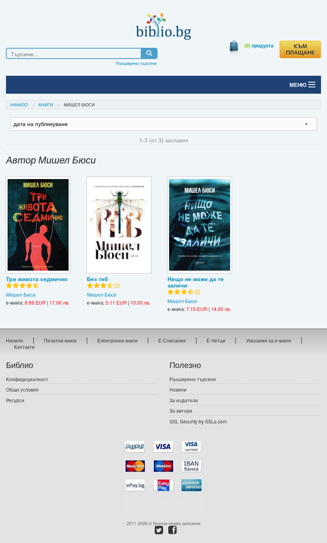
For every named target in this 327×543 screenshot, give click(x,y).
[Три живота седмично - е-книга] (38, 225)
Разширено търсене (136, 63)
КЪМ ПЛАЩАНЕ (300, 49)
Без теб (97, 279)
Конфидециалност (27, 379)
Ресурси (15, 400)
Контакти (24, 346)
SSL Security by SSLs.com (198, 421)
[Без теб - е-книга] (119, 225)
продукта (259, 45)
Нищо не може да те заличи (195, 282)
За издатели (183, 400)
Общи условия (22, 389)
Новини (178, 389)
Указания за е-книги (268, 340)
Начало (19, 104)
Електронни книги (117, 340)
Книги (46, 104)
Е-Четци (216, 340)
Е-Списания (172, 340)
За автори (180, 410)
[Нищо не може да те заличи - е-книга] (199, 225)
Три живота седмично (37, 279)
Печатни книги (60, 340)
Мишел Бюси (20, 294)
